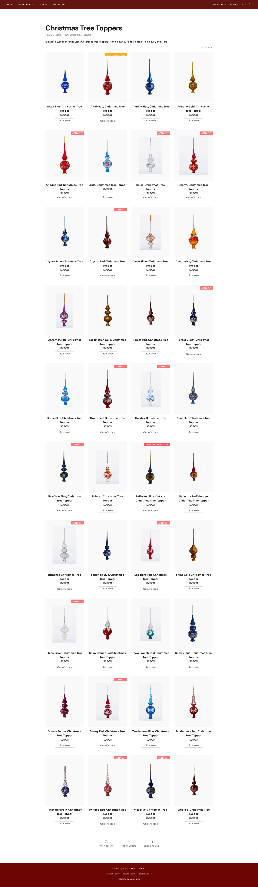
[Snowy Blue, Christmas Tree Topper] (193, 623)
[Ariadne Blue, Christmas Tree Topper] (150, 77)
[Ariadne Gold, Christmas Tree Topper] (193, 77)
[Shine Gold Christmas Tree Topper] (193, 545)
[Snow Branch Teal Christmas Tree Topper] (150, 623)
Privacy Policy (112, 874)
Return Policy (128, 874)
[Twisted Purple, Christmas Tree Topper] (64, 780)
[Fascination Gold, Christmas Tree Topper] (107, 310)
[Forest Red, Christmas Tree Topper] (150, 310)
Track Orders (129, 845)
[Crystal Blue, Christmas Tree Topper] (64, 232)
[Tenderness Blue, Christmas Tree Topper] (150, 701)
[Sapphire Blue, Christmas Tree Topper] (107, 545)
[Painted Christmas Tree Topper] (107, 466)
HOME (10, 4)
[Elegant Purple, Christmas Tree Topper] (64, 310)
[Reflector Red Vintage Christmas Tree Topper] (193, 466)
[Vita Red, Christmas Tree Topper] (193, 780)
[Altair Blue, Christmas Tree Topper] (64, 77)
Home (48, 34)
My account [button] (220, 4)
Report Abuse (145, 874)
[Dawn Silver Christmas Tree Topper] (150, 232)
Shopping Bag (151, 845)
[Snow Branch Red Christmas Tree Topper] (107, 623)
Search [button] (234, 4)
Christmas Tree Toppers (78, 34)
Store (58, 34)
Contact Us (58, 4)
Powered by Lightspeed (129, 879)
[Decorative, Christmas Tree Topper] (193, 232)
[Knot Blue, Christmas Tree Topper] (193, 388)
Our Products (25, 4)
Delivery (43, 4)
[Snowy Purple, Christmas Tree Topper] (64, 701)
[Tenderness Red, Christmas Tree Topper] (193, 701)
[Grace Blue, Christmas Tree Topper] (64, 388)
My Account (106, 845)
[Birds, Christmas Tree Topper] (107, 155)
